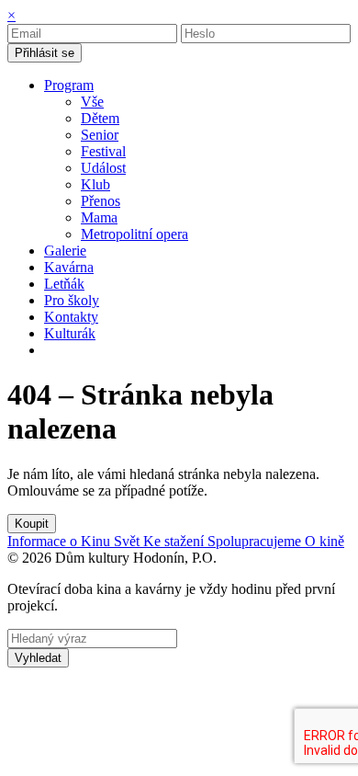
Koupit (32, 524)
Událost (103, 168)
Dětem (100, 118)
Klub (95, 184)
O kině (324, 541)
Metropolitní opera (134, 234)
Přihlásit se (44, 53)
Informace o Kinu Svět (75, 541)
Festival (103, 151)
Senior (99, 135)
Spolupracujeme (256, 541)
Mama (99, 217)
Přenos (100, 201)
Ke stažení (175, 541)
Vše (92, 101)
